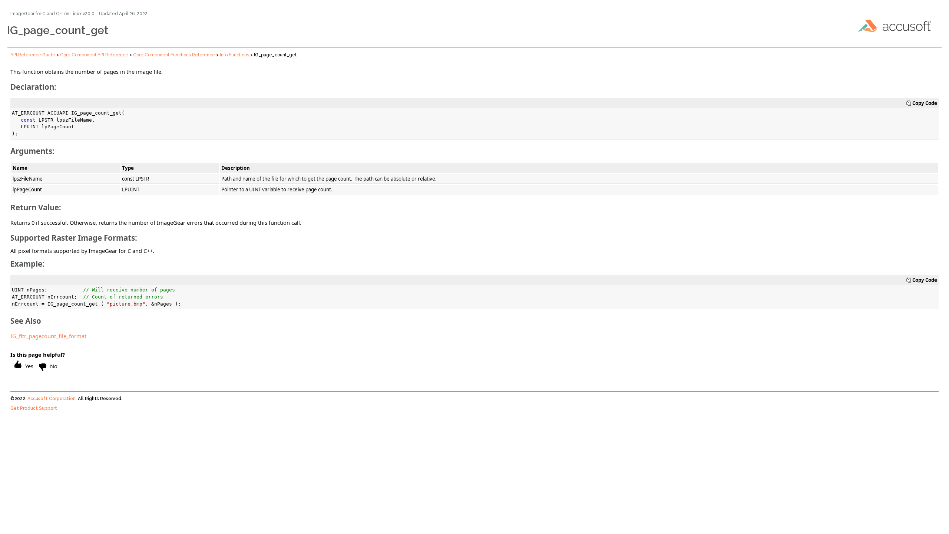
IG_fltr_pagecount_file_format (48, 336)
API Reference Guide (32, 54)
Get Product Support (33, 408)
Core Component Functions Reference (174, 54)
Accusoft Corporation (51, 398)
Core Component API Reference (94, 54)
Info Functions (234, 54)
